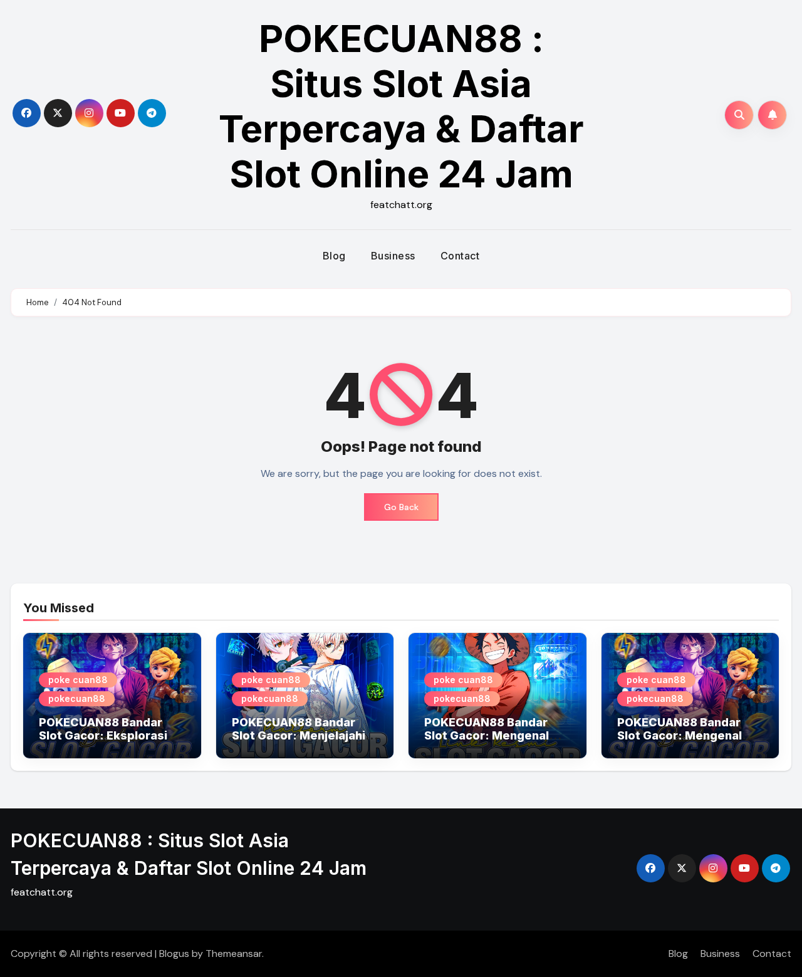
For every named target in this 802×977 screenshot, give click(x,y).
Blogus (174, 953)
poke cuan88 (78, 679)
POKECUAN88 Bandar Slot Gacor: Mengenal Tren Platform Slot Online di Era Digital (496, 743)
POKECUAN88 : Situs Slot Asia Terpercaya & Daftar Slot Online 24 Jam (401, 106)
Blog (334, 255)
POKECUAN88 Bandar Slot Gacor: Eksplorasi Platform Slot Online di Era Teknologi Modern (103, 743)
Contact (460, 255)
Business (393, 255)
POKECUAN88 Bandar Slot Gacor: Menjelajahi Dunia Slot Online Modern (304, 736)
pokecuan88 (76, 698)
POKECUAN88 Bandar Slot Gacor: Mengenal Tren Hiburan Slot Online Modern (686, 743)
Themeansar (234, 953)
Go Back (401, 507)
